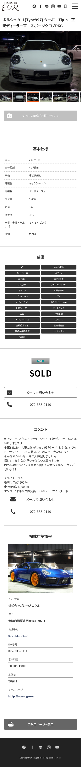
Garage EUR (10, 6)
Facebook (40, 6)
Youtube (59, 6)
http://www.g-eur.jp (22, 696)
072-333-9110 (65, 6)
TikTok (34, 6)
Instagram (53, 6)
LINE (47, 6)
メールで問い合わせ (40, 392)
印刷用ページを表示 (41, 724)
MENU (75, 6)
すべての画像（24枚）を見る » (40, 116)
